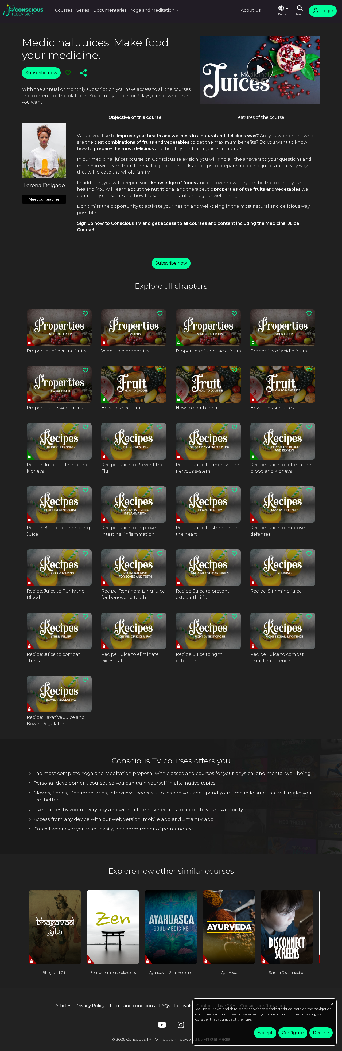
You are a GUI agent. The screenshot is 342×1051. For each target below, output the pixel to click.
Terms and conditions (132, 1005)
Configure (293, 1032)
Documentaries (109, 10)
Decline (321, 1032)
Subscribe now (41, 72)
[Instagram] (181, 1026)
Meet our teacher (44, 199)
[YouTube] (161, 1026)
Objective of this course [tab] (135, 117)
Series (82, 10)
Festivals (183, 1005)
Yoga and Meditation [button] (153, 10)
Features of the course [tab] (259, 117)
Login (327, 10)
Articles (63, 1005)
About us (251, 10)
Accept (265, 1032)
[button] (283, 10)
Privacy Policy (90, 1005)
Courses (63, 10)
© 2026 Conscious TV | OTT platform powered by (171, 1039)
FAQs (164, 1005)
